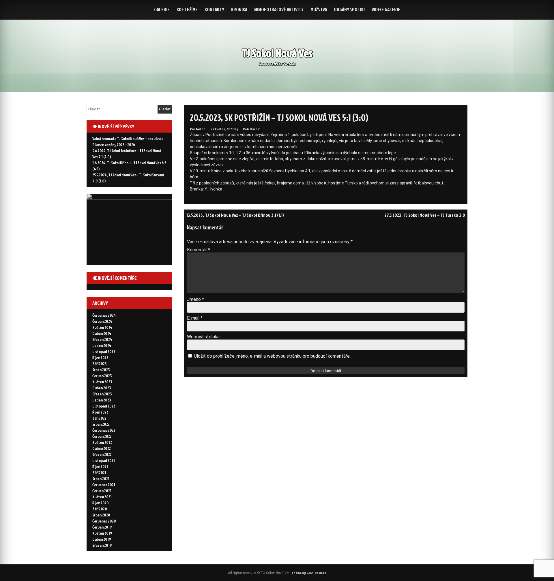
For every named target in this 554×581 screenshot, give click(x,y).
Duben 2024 (101, 333)
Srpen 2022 (101, 424)
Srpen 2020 (101, 515)
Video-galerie (386, 9)
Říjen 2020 (100, 502)
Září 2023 (99, 363)
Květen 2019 (102, 533)
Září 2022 (99, 418)
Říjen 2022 (100, 412)
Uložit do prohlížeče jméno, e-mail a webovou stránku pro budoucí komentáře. (272, 356)
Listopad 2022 (103, 406)
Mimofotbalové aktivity (279, 9)
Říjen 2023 (100, 357)
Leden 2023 (101, 400)
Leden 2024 (101, 345)
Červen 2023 (102, 375)
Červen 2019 (102, 527)
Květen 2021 (102, 496)
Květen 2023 (102, 381)
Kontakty (214, 9)
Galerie (162, 9)
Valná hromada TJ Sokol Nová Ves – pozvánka (127, 138)
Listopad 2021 (103, 460)
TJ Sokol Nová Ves (277, 53)
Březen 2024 (102, 339)
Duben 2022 (101, 448)
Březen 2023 (102, 394)
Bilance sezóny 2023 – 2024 (113, 144)
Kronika (239, 9)
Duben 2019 (101, 539)
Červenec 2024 (104, 315)
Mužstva (318, 9)
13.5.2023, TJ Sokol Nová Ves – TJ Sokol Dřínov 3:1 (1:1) (235, 215)
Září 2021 (99, 472)
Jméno (195, 299)
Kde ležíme (187, 9)
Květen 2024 (102, 327)
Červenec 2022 (103, 430)
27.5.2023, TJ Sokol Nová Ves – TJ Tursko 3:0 (425, 215)
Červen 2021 (101, 490)
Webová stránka (203, 336)
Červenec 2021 (103, 484)
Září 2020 (99, 509)
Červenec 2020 (104, 521)
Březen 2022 (102, 454)
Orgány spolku (349, 9)
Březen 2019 (102, 545)
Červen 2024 (102, 321)
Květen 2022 (102, 442)
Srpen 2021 (100, 478)
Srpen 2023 (101, 369)
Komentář (198, 249)
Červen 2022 (102, 436)
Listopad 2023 (103, 351)
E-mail (195, 318)
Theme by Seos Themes (308, 572)
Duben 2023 (101, 388)
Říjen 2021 (100, 466)
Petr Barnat (252, 129)
